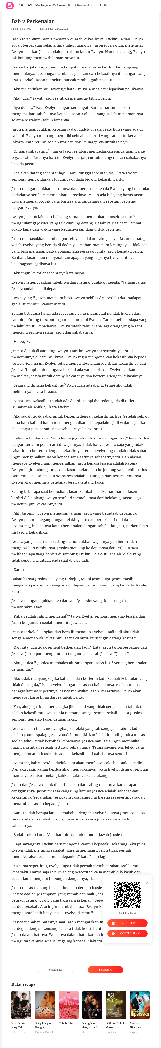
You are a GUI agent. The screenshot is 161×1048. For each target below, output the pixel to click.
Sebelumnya (55, 969)
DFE (61, 1032)
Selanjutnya (105, 969)
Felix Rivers (18, 1032)
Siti (84, 1032)
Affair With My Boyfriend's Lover (42, 5)
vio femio (111, 1032)
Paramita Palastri (44, 1032)
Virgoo (133, 1032)
